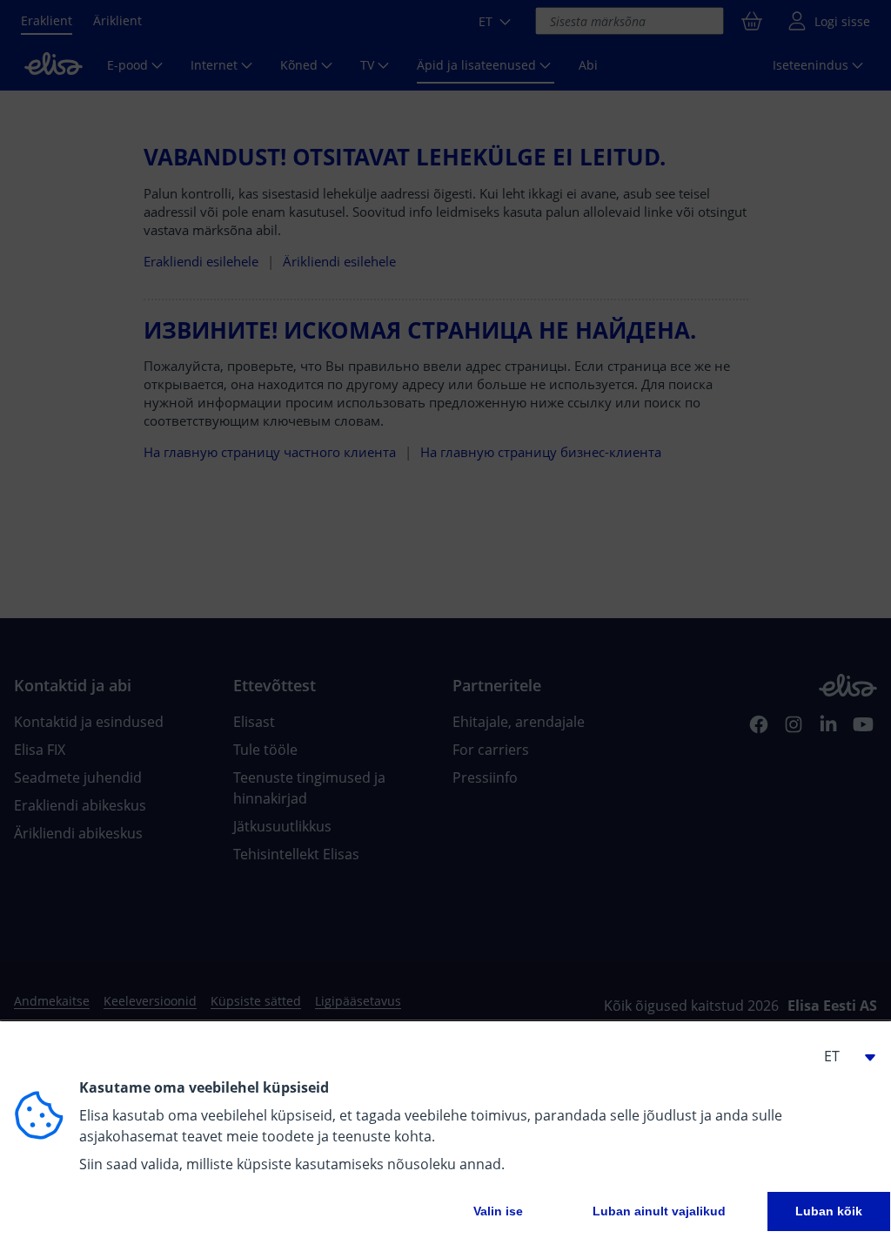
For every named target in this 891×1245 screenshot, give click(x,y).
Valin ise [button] (498, 1211)
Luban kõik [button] (828, 1211)
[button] (842, 1056)
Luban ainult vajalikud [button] (659, 1211)
